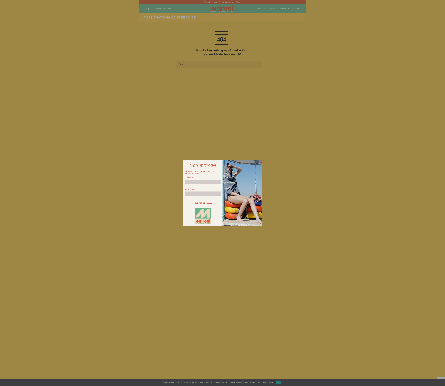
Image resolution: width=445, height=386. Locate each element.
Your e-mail (190, 190)
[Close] (260, 162)
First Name (190, 178)
